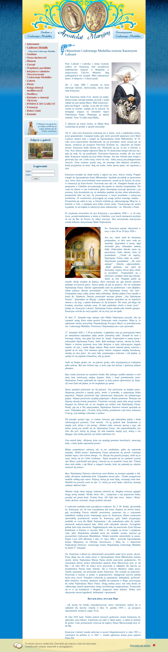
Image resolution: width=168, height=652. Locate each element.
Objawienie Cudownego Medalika (42, 51)
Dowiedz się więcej (140, 645)
